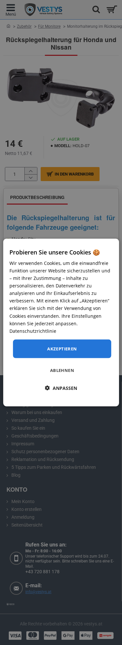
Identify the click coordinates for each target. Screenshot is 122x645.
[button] (61, 388)
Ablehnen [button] (62, 370)
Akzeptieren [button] (62, 348)
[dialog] (61, 322)
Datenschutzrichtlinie (32, 331)
